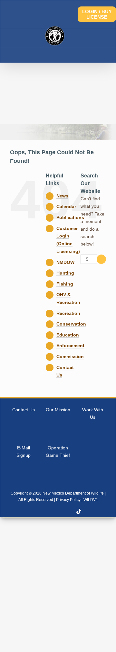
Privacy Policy (68, 499)
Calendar (66, 206)
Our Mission (58, 409)
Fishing (64, 283)
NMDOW (65, 262)
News (62, 195)
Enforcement (70, 345)
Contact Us (23, 409)
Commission (70, 356)
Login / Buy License (97, 14)
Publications (70, 217)
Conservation (71, 323)
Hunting (65, 273)
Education (67, 334)
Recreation (68, 313)
